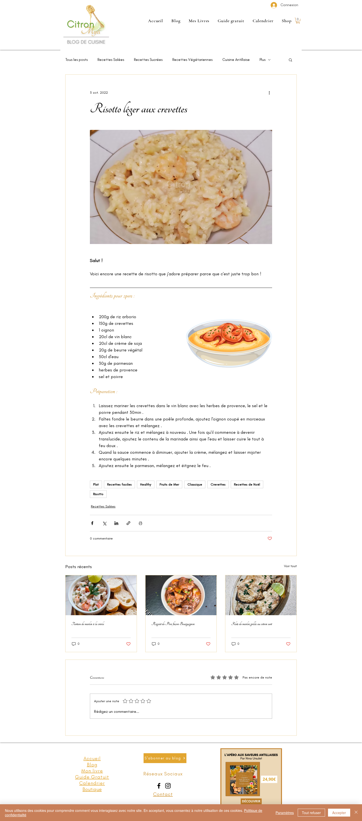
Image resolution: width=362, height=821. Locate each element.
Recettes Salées (111, 59)
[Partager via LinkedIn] (116, 523)
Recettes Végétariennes (192, 59)
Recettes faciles (119, 484)
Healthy (145, 484)
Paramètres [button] (285, 812)
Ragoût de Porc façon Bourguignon (173, 624)
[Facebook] (159, 785)
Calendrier (92, 783)
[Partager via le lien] (128, 523)
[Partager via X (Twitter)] (104, 523)
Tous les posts (76, 59)
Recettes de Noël (247, 484)
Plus (262, 59)
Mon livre (92, 771)
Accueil (92, 758)
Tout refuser (311, 812)
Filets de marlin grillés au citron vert (251, 624)
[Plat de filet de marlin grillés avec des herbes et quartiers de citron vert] (260, 595)
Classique (194, 484)
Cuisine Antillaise (236, 59)
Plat (96, 484)
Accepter (339, 812)
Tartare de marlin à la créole (87, 624)
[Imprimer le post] (140, 523)
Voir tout (290, 566)
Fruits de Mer (169, 484)
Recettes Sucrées (148, 59)
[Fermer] (356, 812)
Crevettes (218, 484)
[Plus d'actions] (269, 92)
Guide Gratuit (92, 777)
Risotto (98, 494)
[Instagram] (168, 785)
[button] (298, 21)
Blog (92, 765)
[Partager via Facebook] (92, 523)
